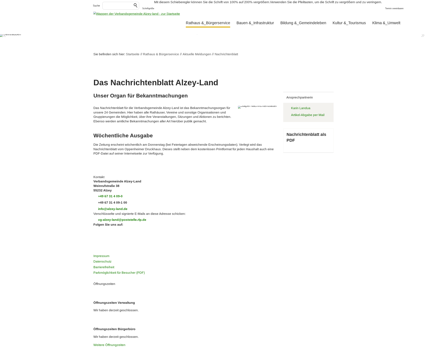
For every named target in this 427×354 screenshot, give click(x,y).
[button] (148, 6)
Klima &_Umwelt (386, 23)
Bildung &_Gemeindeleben (303, 23)
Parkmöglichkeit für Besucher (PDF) (119, 272)
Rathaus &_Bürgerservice (208, 23)
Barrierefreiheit (103, 267)
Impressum (101, 256)
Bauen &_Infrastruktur (255, 23)
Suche (96, 5)
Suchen (135, 6)
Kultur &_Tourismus (349, 23)
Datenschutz (102, 261)
